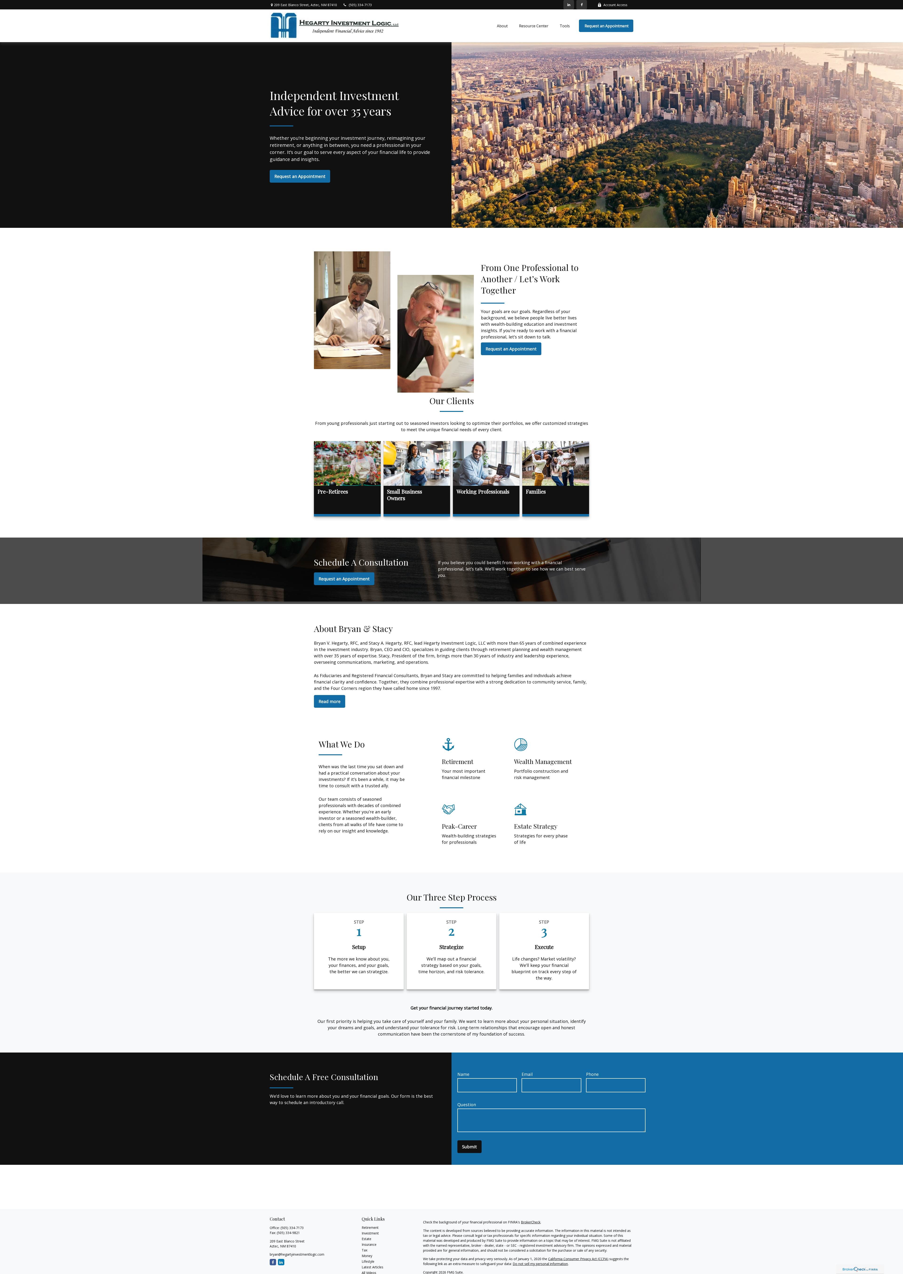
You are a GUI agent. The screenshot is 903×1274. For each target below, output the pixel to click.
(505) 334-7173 (360, 5)
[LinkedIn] (568, 4)
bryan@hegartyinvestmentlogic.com (297, 1254)
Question (466, 1104)
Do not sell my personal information (540, 1264)
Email (527, 1074)
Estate (366, 1239)
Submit (469, 1146)
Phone (592, 1074)
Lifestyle (368, 1261)
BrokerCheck (530, 1222)
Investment (370, 1233)
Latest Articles (372, 1267)
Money (367, 1256)
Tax (364, 1250)
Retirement (370, 1227)
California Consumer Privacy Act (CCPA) (578, 1259)
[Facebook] (581, 4)
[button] (502, 26)
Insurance (369, 1244)
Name (463, 1074)
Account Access (615, 5)
